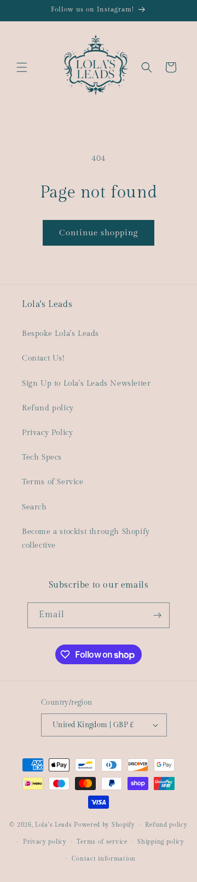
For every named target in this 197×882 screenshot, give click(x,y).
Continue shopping (98, 232)
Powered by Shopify (104, 824)
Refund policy (48, 408)
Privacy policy (45, 841)
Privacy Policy (47, 432)
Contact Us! (43, 358)
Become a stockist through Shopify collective (86, 538)
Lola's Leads (53, 824)
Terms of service (102, 841)
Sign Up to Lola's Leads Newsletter (86, 383)
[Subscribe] (157, 615)
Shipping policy (160, 841)
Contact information (104, 858)
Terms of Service (53, 482)
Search (34, 507)
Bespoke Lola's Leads (60, 333)
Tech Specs (42, 457)
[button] (22, 67)
